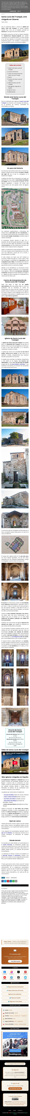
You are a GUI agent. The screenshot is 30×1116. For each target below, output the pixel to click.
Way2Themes (14, 1112)
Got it (19, 11)
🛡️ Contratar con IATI (15, 1088)
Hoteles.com (17, 1015)
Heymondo (20, 1021)
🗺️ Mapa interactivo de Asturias (15, 987)
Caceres (7, 877)
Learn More (13, 11)
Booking (12, 1015)
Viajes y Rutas (5, 22)
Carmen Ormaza (16, 1101)
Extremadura (7, 12)
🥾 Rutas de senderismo (15, 994)
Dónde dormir (11, 92)
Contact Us (20, 1110)
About (14, 1110)
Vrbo (14, 1018)
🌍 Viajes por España (15, 997)
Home (10, 1110)
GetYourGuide (22, 1024)
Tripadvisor (24, 1015)
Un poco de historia (13, 71)
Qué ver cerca (11, 90)
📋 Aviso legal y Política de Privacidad (15, 1063)
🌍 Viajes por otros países (15, 1001)
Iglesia (10, 77)
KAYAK (10, 1010)
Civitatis (16, 1024)
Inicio (2, 12)
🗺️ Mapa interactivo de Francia (15, 990)
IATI (16, 1021)
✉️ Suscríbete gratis (15, 961)
